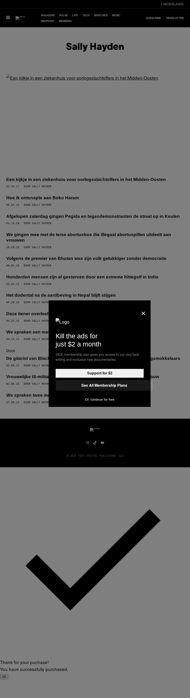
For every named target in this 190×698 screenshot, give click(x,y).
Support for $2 (99, 373)
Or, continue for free (99, 399)
